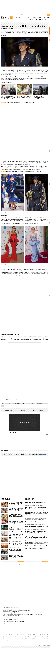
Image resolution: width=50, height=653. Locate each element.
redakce (18, 609)
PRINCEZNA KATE (40, 403)
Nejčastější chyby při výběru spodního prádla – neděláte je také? (36, 638)
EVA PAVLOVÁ (8, 403)
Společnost (18, 17)
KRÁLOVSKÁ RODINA (16, 403)
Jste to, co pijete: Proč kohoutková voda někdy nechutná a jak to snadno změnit (36, 643)
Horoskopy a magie (40, 15)
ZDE (19, 608)
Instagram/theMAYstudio (26, 399)
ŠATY (2, 406)
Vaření (29, 17)
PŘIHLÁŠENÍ (25, 454)
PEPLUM (33, 403)
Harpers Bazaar (33, 399)
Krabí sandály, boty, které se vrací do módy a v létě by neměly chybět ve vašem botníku (24, 171)
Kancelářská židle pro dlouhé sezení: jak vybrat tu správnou (36, 641)
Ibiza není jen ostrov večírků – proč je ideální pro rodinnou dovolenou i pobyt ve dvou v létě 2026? (14, 636)
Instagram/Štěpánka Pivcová (17, 399)
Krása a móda (22, 410)
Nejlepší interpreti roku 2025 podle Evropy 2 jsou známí (13, 643)
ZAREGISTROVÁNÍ (19, 454)
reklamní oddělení (29, 614)
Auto (44, 17)
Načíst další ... (20, 561)
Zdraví (39, 17)
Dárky (26, 15)
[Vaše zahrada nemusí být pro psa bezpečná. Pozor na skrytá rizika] (24, 89)
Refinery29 (10, 399)
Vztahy (34, 17)
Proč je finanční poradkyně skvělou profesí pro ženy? (12, 641)
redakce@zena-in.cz (28, 610)
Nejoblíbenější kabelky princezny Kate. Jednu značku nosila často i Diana (22, 102)
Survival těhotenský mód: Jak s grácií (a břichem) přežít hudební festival (14, 634)
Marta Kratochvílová (40, 410)
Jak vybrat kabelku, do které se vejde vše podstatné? (13, 638)
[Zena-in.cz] (7, 17)
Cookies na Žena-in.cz (8, 623)
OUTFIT (28, 403)
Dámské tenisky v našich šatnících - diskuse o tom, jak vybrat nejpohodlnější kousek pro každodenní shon (36, 636)
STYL (46, 403)
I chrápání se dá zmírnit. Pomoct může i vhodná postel (35, 634)
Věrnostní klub (42, 20)
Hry (36, 20)
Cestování (20, 15)
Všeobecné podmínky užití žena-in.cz (11, 619)
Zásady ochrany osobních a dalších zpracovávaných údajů (14, 621)
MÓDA (23, 403)
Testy (24, 17)
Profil (31, 20)
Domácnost (31, 15)
